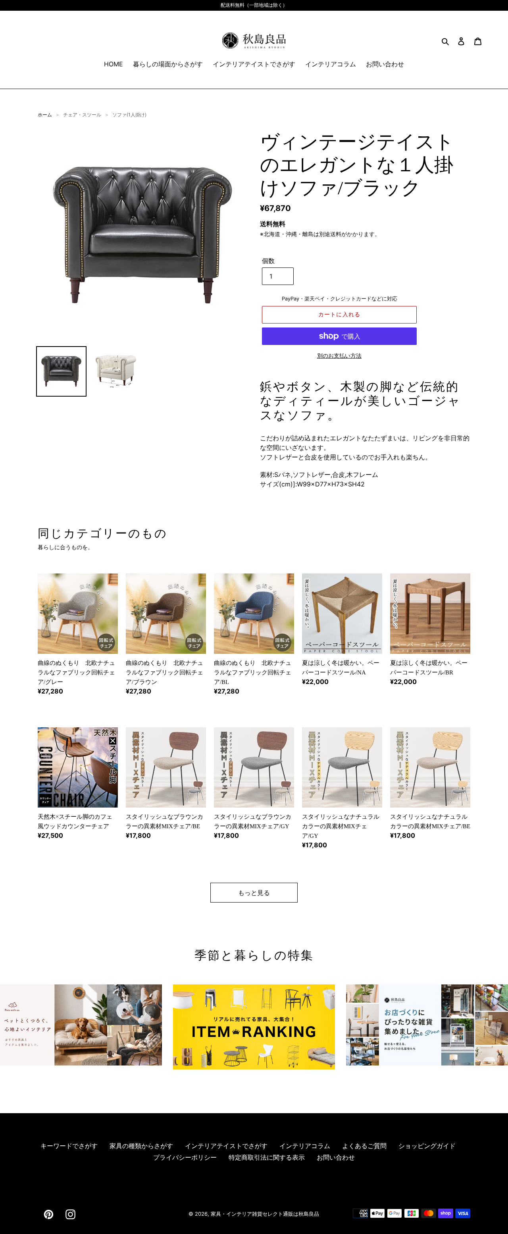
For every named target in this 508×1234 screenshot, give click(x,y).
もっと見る (254, 893)
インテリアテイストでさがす (226, 1146)
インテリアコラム (304, 1146)
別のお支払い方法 (339, 355)
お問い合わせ (336, 1157)
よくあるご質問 (364, 1146)
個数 (268, 261)
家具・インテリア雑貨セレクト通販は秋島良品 (265, 1214)
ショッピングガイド (427, 1146)
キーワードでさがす (69, 1146)
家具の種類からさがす (141, 1146)
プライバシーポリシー (185, 1157)
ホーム (45, 115)
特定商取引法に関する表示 (267, 1157)
